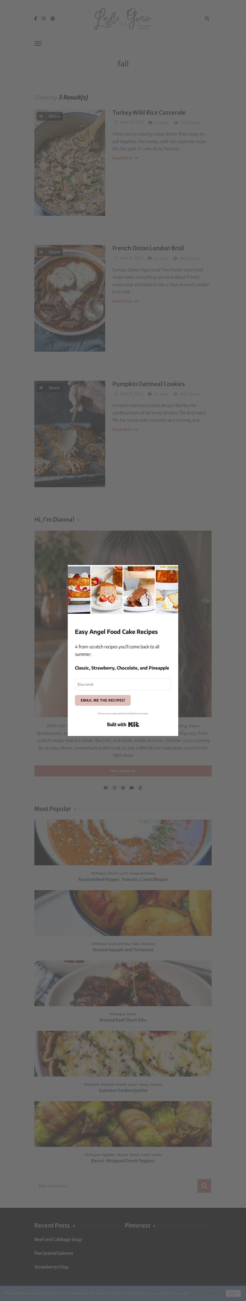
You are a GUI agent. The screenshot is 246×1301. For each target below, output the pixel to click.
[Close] (171, 572)
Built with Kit (123, 724)
